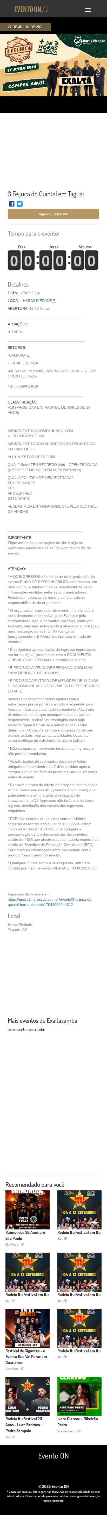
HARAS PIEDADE (37, 301)
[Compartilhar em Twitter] (20, 206)
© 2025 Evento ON (53, 1486)
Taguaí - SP (17, 930)
